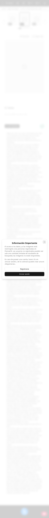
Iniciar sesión (24, 274)
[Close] (44, 242)
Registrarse (24, 269)
